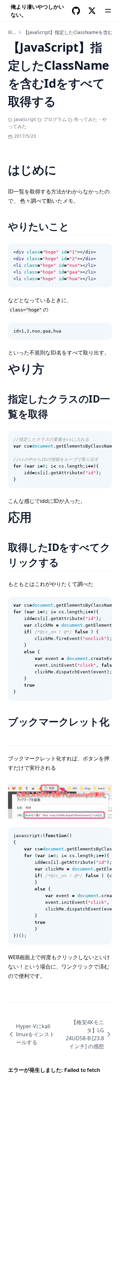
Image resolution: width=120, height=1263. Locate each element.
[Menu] (108, 10)
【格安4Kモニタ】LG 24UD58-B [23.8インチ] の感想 (85, 1034)
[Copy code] (103, 252)
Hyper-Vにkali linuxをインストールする (35, 1034)
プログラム (55, 119)
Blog (13, 32)
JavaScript (25, 119)
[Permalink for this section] (77, 226)
